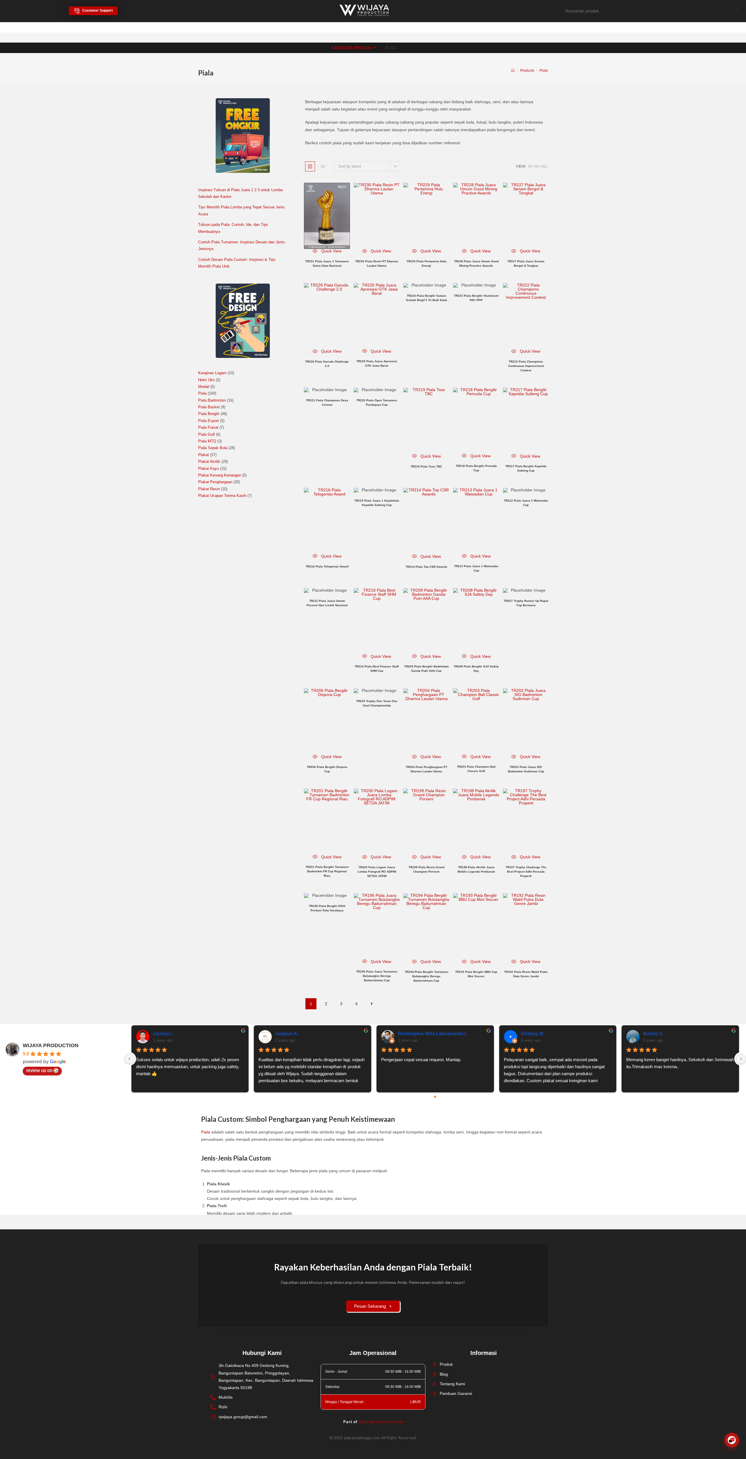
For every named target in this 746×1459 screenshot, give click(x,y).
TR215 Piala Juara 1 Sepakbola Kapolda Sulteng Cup (376, 503)
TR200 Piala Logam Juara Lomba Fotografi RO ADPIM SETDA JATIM (377, 872)
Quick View (331, 251)
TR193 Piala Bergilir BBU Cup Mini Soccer (476, 974)
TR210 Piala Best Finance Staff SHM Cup (377, 668)
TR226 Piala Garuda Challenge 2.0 (327, 364)
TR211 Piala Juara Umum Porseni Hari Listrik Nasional (327, 603)
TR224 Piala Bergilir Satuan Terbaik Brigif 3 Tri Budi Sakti (426, 298)
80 (537, 166)
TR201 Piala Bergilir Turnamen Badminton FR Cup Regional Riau (327, 871)
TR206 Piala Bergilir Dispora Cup (327, 769)
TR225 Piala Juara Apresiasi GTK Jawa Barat (376, 363)
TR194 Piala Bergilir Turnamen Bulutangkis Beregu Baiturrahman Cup (426, 976)
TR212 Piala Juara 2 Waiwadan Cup (526, 503)
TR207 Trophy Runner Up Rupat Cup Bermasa (526, 603)
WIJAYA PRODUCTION (50, 1045)
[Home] (513, 70)
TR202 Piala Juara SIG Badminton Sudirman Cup (526, 769)
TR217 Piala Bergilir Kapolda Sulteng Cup (525, 468)
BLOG (391, 47)
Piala (544, 70)
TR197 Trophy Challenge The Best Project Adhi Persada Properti (526, 872)
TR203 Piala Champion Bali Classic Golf (476, 769)
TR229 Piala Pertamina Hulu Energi (426, 263)
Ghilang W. (532, 1033)
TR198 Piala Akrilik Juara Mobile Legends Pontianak (476, 869)
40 (530, 166)
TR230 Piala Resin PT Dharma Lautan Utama (376, 263)
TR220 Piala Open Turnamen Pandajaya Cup (376, 402)
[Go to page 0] (435, 1097)
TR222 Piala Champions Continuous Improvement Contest (526, 366)
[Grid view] (310, 166)
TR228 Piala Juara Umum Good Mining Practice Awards (476, 263)
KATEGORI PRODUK (351, 47)
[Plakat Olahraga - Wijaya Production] (364, 10)
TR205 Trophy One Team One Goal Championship (376, 703)
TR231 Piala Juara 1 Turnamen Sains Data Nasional (327, 263)
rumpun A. (286, 1033)
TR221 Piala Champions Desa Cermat (327, 402)
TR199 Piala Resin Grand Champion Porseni (426, 869)
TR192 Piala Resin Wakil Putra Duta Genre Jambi (526, 974)
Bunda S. (653, 1033)
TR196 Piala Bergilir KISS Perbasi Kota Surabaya (327, 908)
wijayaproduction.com (380, 1421)
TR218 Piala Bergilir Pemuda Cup (476, 468)
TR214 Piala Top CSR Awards (426, 566)
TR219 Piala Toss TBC (426, 466)
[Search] (737, 11)
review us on (39, 1070)
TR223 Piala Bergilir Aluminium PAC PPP (476, 298)
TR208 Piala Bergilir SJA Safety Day (476, 668)
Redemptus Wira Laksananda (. (432, 1033)
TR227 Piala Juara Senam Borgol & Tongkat (525, 263)
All (544, 166)
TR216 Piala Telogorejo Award (327, 566)
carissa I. (163, 1033)
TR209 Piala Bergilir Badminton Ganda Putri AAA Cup (426, 668)
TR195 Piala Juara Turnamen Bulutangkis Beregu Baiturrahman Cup (376, 976)
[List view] (323, 166)
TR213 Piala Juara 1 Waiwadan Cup (476, 568)
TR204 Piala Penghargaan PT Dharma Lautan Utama (426, 769)
